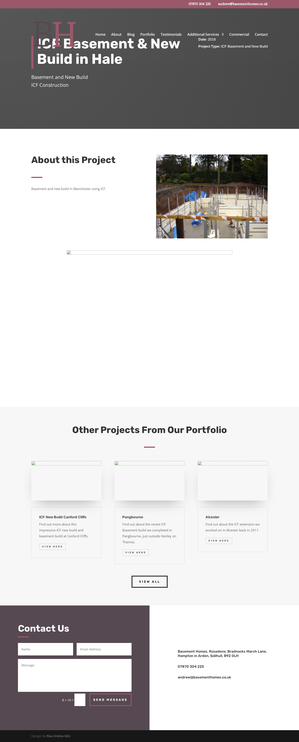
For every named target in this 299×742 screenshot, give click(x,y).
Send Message (110, 700)
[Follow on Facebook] (224, 617)
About (116, 35)
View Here (52, 546)
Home (100, 35)
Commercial (239, 35)
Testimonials (171, 35)
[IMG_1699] (149, 253)
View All (149, 582)
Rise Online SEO (58, 736)
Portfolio (147, 35)
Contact (261, 35)
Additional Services (203, 35)
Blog (131, 35)
